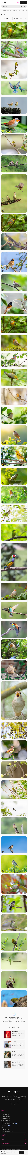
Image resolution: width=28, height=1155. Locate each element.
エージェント (5, 1125)
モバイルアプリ (5, 1129)
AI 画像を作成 (6, 10)
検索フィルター (19, 18)
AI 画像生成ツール (5, 1116)
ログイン (23, 2)
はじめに (3, 1135)
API (2, 1127)
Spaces (3, 1113)
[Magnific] (14, 1092)
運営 (2, 1139)
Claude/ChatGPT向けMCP (8, 1123)
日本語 (14, 1104)
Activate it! (21, 1152)
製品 (2, 1110)
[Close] (26, 1153)
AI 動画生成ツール (5, 1118)
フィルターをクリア (20, 1021)
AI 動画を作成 (14, 10)
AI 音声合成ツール (5, 1120)
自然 (23, 10)
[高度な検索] (25, 18)
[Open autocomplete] (3, 6)
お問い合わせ (5, 1143)
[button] (14, 1104)
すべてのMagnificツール (7, 1131)
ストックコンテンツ (6, 1122)
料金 (18, 2)
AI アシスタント (5, 1114)
